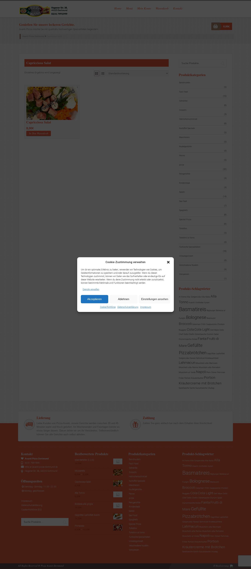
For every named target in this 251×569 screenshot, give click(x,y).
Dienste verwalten (91, 289)
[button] (168, 262)
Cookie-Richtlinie (108, 307)
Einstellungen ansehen (154, 299)
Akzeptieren (94, 299)
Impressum (145, 307)
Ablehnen (123, 299)
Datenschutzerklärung (127, 307)
